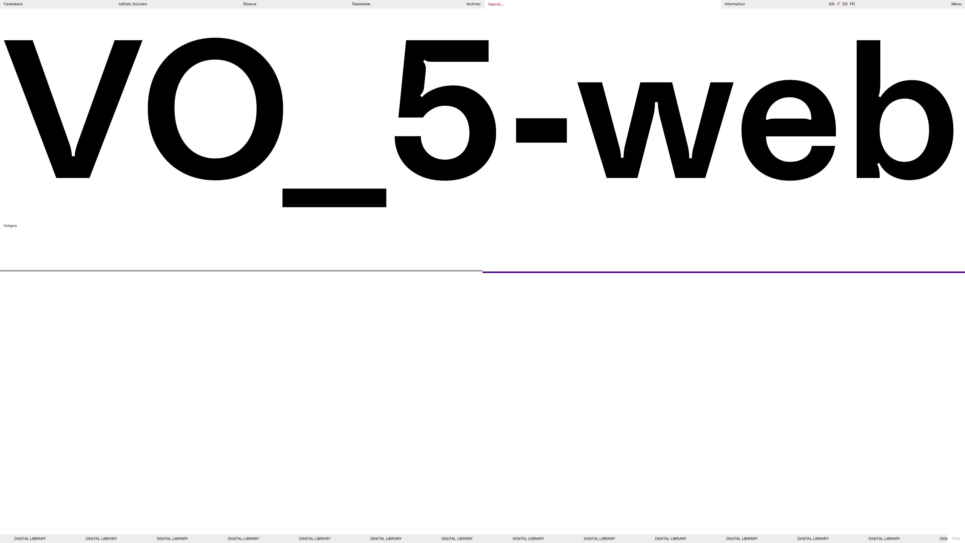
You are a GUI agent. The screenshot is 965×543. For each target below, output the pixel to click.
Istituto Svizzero (133, 4)
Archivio (473, 4)
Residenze (361, 4)
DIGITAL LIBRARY (24, 538)
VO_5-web (482, 121)
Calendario (13, 4)
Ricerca (250, 4)
